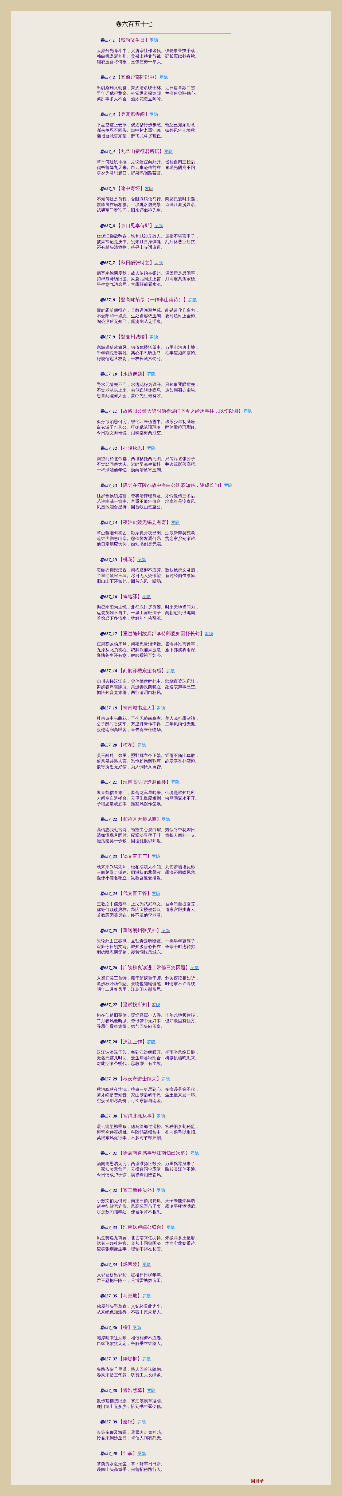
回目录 (257, 1481)
